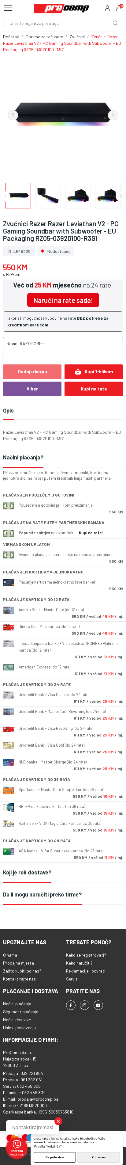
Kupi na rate (94, 388)
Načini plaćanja (17, 1003)
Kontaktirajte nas (19, 978)
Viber (32, 388)
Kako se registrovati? (86, 955)
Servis (72, 978)
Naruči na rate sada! (63, 300)
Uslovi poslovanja (19, 1027)
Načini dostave (17, 1019)
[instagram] (84, 1005)
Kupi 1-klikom (93, 371)
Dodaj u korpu (32, 371)
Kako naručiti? (79, 962)
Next (113, 115)
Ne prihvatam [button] (55, 1157)
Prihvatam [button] (99, 1157)
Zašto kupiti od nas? (22, 970)
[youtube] (98, 1005)
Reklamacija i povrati (85, 970)
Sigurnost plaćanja (20, 1011)
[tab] (63, 458)
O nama (10, 955)
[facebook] (71, 1005)
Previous (13, 115)
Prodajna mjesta (18, 962)
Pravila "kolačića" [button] (48, 1146)
